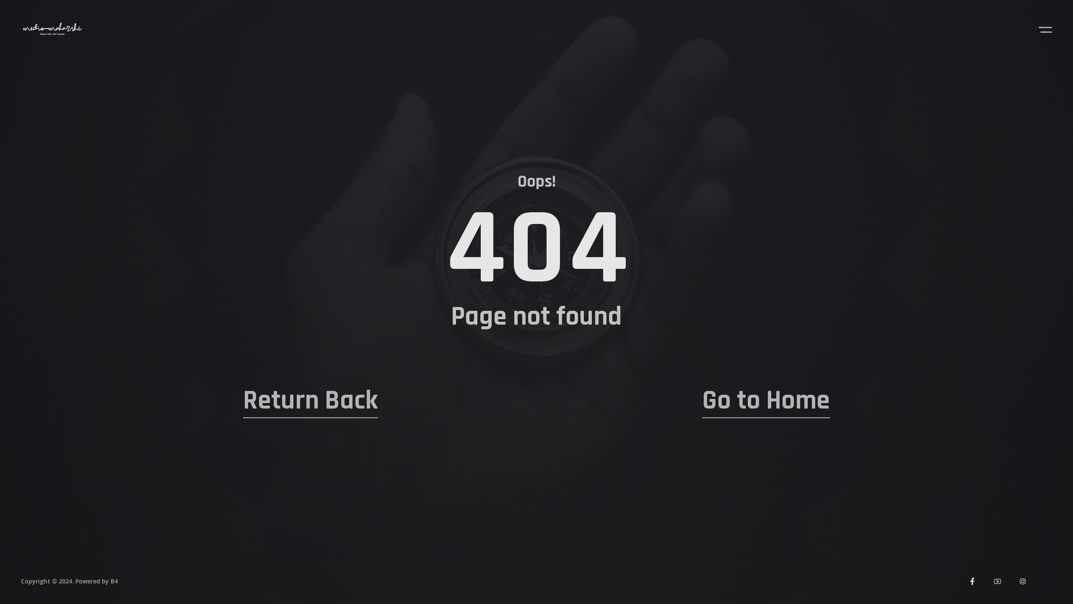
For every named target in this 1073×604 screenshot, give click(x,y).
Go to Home (766, 400)
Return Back (310, 400)
